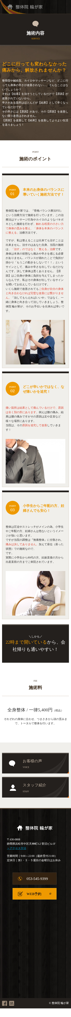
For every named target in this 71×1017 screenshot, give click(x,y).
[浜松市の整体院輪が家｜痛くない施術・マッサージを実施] (21, 7)
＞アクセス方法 (16, 848)
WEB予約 (34, 894)
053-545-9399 (37, 878)
